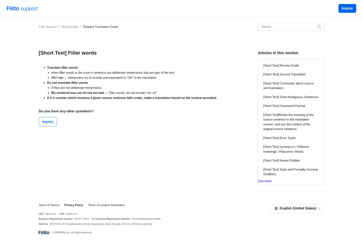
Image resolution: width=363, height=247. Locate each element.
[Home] (22, 8)
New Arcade (70, 26)
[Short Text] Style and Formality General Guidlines (290, 172)
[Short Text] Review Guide (281, 65)
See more (265, 181)
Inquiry (347, 8)
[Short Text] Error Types (279, 138)
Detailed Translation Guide (100, 26)
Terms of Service (49, 205)
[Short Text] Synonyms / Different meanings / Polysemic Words (286, 149)
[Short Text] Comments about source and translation (288, 85)
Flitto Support (48, 26)
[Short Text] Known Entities (281, 160)
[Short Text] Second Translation (284, 74)
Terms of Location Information (106, 205)
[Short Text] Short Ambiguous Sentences (291, 97)
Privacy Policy (73, 205)
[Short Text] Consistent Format (284, 106)
